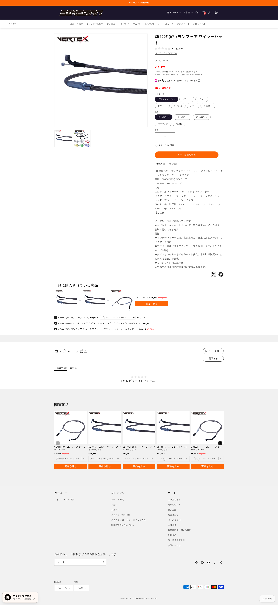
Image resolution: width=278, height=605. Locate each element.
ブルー (202, 99)
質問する (213, 358)
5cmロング (163, 123)
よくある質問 (174, 520)
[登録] (103, 562)
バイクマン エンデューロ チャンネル (128, 520)
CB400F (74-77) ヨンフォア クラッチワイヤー (206, 448)
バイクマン (130, 598)
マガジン (115, 504)
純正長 (179, 123)
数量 (157, 130)
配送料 (165, 72)
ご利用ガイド (174, 499)
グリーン (162, 105)
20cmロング (182, 117)
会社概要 (172, 525)
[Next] (220, 443)
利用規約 (172, 535)
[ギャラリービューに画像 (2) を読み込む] (82, 138)
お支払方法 (173, 514)
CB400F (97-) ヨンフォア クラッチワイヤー (69, 448)
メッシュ (178, 105)
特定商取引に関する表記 (179, 530)
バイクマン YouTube (120, 514)
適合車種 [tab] (173, 164)
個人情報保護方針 (176, 540)
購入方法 (172, 509)
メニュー (12, 24)
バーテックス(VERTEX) (166, 53)
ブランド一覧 (117, 499)
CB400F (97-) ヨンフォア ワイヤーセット (78, 317)
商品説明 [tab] (161, 164)
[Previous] (58, 443)
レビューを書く (213, 351)
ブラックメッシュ (166, 99)
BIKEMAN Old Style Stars (122, 525)
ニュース (115, 509)
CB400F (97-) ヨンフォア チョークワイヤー (79, 329)
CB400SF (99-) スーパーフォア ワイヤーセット (81, 323)
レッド (193, 105)
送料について (174, 504)
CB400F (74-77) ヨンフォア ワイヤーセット (172, 448)
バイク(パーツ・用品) (64, 499)
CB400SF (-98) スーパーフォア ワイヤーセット (104, 448)
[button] (197, 12)
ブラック (186, 99)
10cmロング (163, 117)
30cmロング (201, 117)
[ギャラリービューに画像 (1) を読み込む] (63, 138)
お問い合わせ (174, 545)
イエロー (208, 105)
